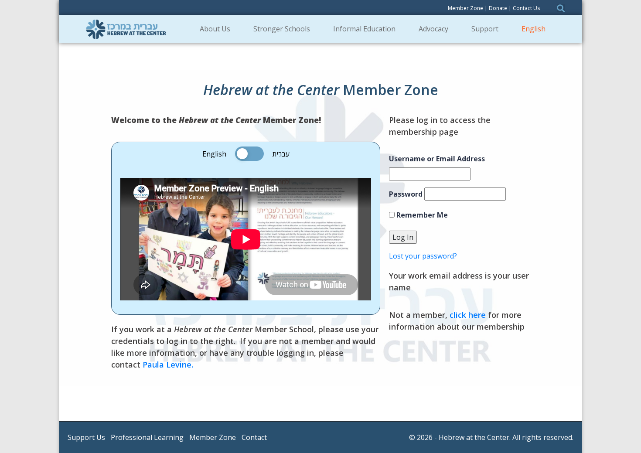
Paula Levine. (168, 364)
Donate (498, 8)
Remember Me (421, 215)
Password (406, 194)
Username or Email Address (437, 158)
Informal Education (364, 29)
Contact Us (526, 8)
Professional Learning (147, 437)
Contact (254, 437)
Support (484, 29)
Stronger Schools (281, 29)
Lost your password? (423, 256)
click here (468, 315)
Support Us (86, 437)
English (534, 29)
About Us (215, 29)
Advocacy (433, 29)
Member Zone (465, 8)
